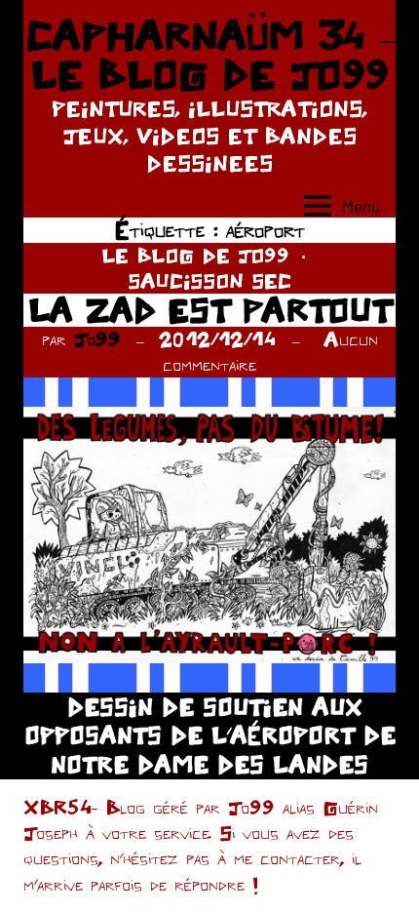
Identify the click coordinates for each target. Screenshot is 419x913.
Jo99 (97, 339)
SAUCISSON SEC (209, 280)
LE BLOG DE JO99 (195, 255)
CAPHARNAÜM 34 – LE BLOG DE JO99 (210, 54)
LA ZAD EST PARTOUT (210, 310)
